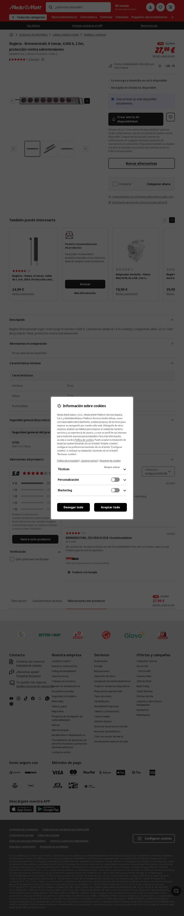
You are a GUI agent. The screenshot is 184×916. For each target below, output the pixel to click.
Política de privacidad (68, 460)
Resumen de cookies (110, 460)
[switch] (115, 479)
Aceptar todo (110, 507)
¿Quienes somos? (89, 460)
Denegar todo (73, 507)
